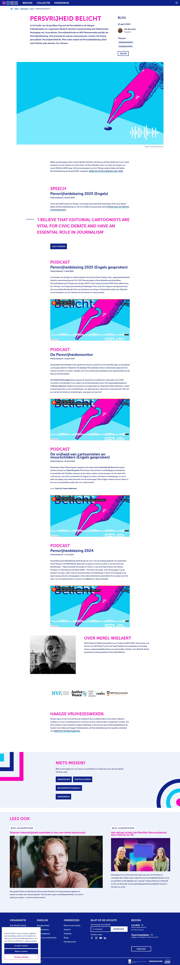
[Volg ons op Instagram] (96, 937)
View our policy (31, 941)
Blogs (66, 937)
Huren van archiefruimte (46, 937)
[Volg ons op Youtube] (100, 937)
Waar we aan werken (72, 925)
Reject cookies (21, 951)
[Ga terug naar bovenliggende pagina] (11, 9)
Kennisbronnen (70, 942)
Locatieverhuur (43, 929)
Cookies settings (21, 957)
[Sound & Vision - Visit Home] (6, 3)
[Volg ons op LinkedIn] (105, 937)
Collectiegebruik (43, 933)
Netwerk (67, 929)
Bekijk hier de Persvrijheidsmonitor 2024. (106, 171)
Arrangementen (43, 925)
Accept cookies (21, 946)
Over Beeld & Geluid (18, 925)
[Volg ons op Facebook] (92, 937)
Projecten (67, 933)
